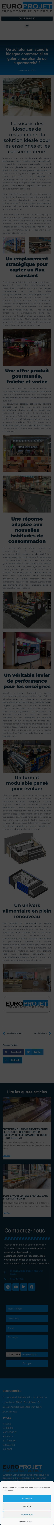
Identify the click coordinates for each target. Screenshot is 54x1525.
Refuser (27, 1506)
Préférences (27, 1514)
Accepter (27, 1498)
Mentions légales (25, 1521)
